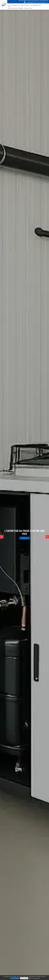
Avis (47, 2)
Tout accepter (15, 978)
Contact (30, 8)
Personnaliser (24, 978)
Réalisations (20, 8)
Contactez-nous (24, 538)
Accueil (9, 5)
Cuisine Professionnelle (12, 8)
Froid (31, 5)
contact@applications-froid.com (33, 2)
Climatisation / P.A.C (37, 5)
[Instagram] (44, 2)
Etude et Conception (25, 5)
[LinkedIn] (42, 2)
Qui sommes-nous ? (15, 5)
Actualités (26, 8)
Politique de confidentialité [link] (34, 978)
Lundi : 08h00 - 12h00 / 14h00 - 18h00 (28, 0)
